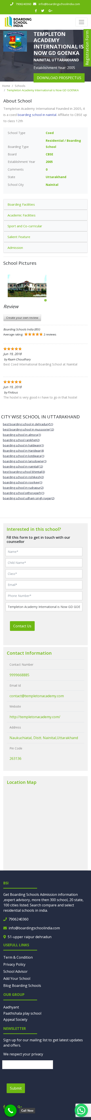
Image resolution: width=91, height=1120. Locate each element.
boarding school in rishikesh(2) (23, 477)
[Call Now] (10, 1111)
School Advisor (15, 971)
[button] (81, 1110)
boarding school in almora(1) (22, 435)
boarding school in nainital (37, 114)
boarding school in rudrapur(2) (23, 488)
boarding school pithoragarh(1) (23, 493)
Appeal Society (15, 1019)
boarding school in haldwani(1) (23, 445)
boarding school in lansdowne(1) (24, 461)
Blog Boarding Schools (22, 985)
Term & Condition (18, 957)
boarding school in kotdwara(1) (23, 456)
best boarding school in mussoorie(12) (28, 429)
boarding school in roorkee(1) (22, 482)
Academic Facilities (22, 215)
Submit (16, 1088)
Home (6, 86)
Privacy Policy (14, 964)
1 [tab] (45, 300)
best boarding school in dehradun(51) (28, 424)
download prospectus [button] (59, 77)
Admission (15, 247)
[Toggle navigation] (81, 22)
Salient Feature (19, 237)
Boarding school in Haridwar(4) (23, 451)
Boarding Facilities (21, 204)
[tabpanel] (45, 286)
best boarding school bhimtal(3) (24, 472)
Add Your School (16, 978)
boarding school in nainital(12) (23, 466)
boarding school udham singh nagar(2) (28, 498)
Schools (20, 86)
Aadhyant (11, 1007)
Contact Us (22, 626)
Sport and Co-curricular (25, 226)
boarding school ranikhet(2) (21, 440)
